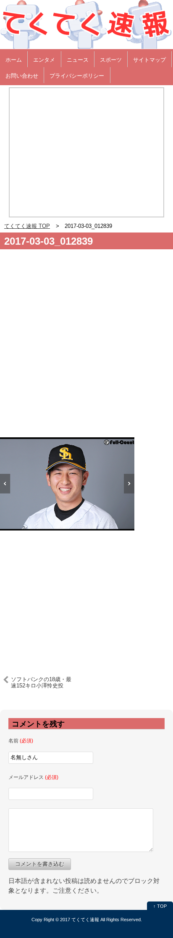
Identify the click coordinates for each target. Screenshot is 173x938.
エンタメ (44, 60)
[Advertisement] (86, 346)
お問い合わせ (21, 76)
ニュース (78, 60)
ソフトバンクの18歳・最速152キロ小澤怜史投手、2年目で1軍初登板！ (41, 682)
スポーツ (111, 60)
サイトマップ (149, 60)
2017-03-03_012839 (48, 241)
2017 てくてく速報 (79, 919)
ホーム (13, 60)
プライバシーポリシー (77, 76)
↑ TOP (160, 906)
